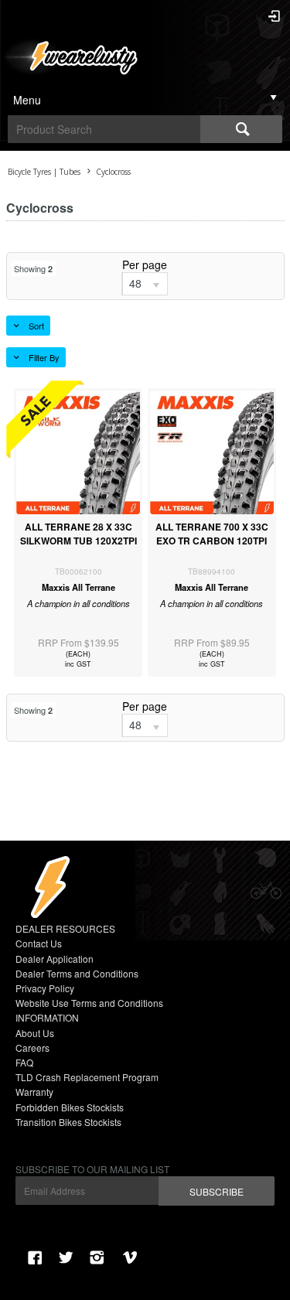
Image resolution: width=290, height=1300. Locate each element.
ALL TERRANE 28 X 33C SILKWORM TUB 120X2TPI (78, 534)
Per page (144, 264)
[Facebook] (34, 1257)
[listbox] (144, 283)
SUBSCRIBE (216, 1191)
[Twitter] (65, 1257)
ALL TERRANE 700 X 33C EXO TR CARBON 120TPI (211, 534)
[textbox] (104, 129)
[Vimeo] (132, 1257)
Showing (33, 268)
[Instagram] (96, 1257)
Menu (27, 99)
